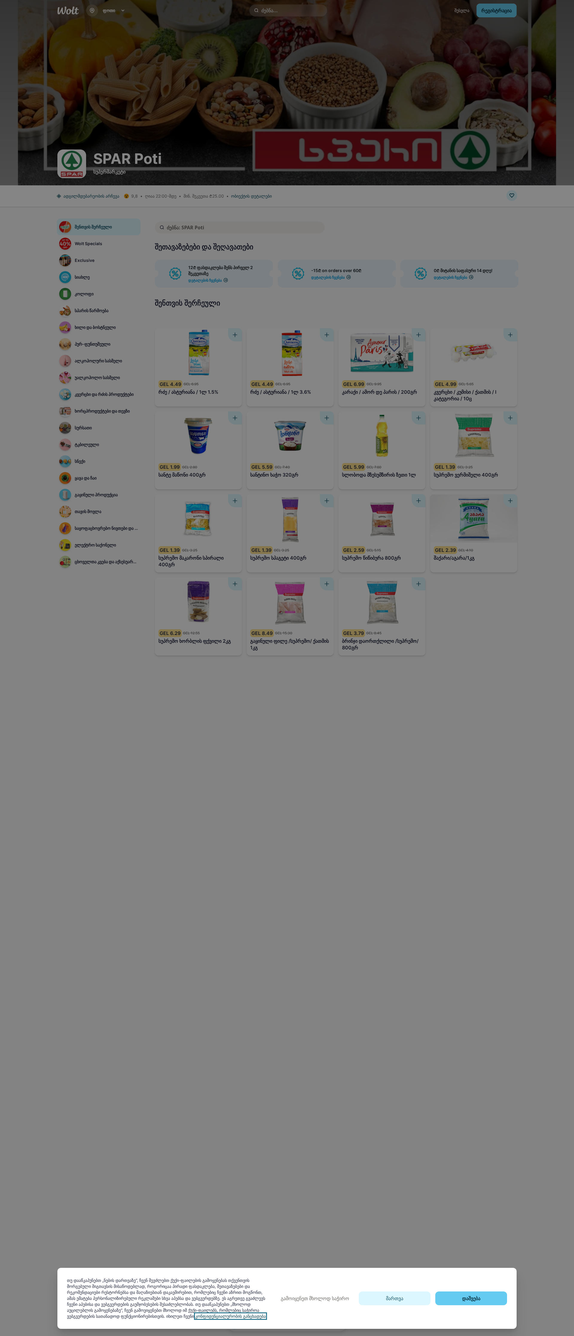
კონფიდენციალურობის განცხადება (230, 1316)
